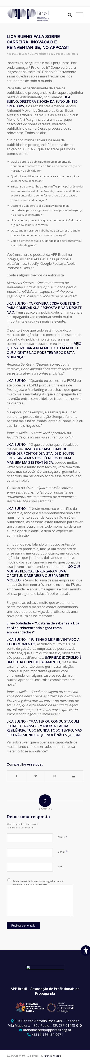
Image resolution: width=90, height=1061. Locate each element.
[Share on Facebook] (16, 776)
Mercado (58, 53)
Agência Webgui (53, 1055)
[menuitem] (68, 14)
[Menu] (77, 14)
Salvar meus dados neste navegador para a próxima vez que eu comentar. (38, 883)
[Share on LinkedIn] (73, 776)
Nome (62, 837)
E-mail (62, 851)
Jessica (74, 53)
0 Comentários (38, 53)
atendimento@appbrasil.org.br (47, 1030)
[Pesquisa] (68, 14)
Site (60, 866)
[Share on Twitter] (35, 776)
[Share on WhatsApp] (54, 776)
